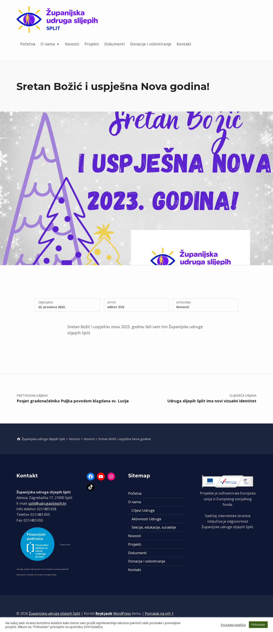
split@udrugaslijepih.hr (47, 503)
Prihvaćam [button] (258, 624)
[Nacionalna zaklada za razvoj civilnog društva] (37, 544)
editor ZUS (115, 307)
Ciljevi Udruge (143, 510)
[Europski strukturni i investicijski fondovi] (228, 481)
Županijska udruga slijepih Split (54, 613)
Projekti (91, 43)
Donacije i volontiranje (150, 43)
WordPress (122, 613)
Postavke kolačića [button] (233, 625)
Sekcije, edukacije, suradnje (154, 527)
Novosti (72, 43)
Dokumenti (114, 43)
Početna (27, 43)
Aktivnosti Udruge (146, 519)
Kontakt (184, 43)
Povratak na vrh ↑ (159, 613)
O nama (48, 43)
